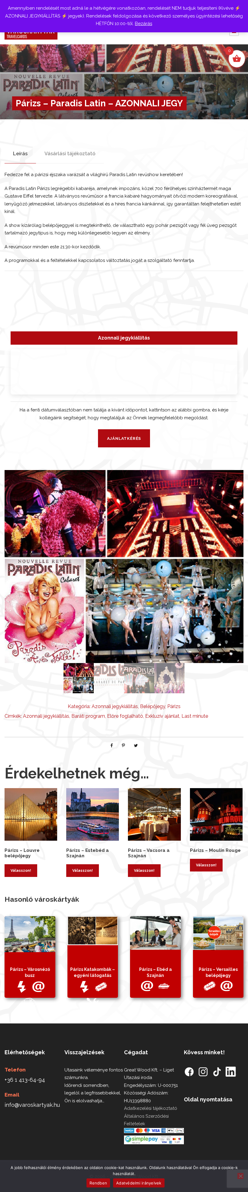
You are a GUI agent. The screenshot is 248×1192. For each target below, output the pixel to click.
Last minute (194, 716)
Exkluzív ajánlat (162, 716)
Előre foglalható (125, 716)
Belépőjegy (152, 706)
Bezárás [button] (143, 23)
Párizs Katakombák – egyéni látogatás (92, 972)
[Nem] (240, 1176)
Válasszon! (21, 870)
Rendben (98, 1183)
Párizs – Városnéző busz (30, 972)
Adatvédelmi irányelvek (139, 1183)
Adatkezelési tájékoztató (150, 1108)
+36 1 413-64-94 (25, 1080)
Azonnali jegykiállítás (115, 706)
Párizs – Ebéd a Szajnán (155, 972)
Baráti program (88, 716)
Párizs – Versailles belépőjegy (218, 972)
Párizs (174, 706)
